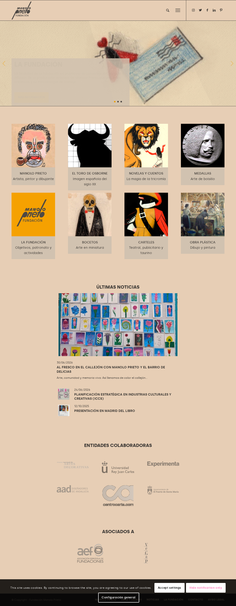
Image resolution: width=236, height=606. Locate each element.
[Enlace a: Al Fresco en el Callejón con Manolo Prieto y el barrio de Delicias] (118, 324)
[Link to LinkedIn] (214, 10)
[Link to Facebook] (207, 10)
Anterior (4, 63)
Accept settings (169, 587)
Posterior (232, 63)
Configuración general (119, 597)
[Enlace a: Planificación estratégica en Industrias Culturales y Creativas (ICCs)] (63, 394)
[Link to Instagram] (193, 10)
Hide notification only (205, 587)
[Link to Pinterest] (221, 10)
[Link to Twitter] (200, 10)
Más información (31, 97)
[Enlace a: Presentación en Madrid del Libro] (63, 410)
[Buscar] (167, 10)
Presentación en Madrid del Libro (104, 411)
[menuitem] (167, 10)
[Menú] (177, 10)
